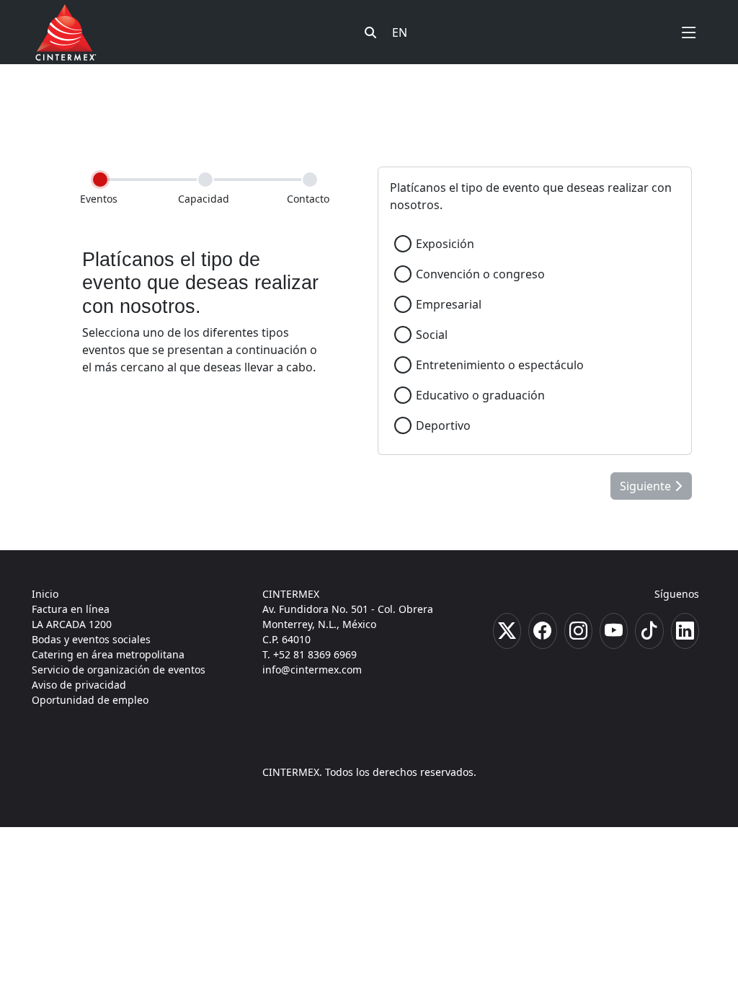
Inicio (45, 594)
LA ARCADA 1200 (72, 624)
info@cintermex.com (312, 669)
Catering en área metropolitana (108, 654)
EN (399, 32)
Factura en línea (71, 609)
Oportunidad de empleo (90, 700)
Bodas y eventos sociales (91, 639)
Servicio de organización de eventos (118, 669)
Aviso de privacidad (79, 685)
